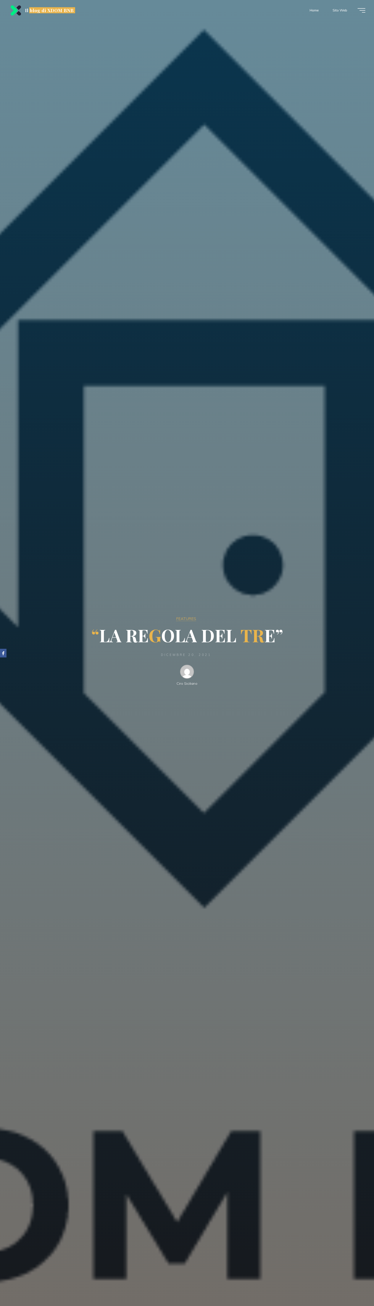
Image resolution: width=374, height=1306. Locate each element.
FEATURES (186, 618)
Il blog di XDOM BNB (49, 10)
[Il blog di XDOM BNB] (15, 10)
